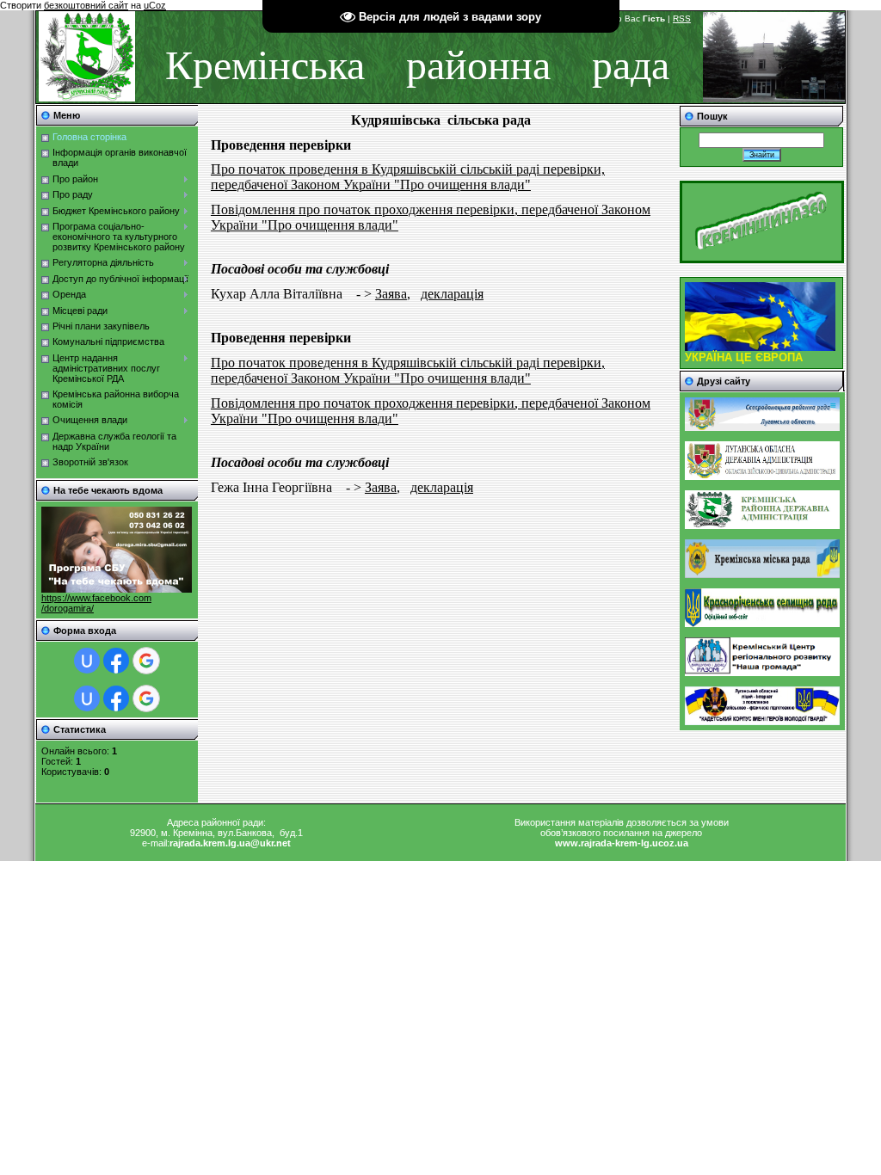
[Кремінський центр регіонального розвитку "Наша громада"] (762, 672)
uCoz (155, 5)
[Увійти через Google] (146, 660)
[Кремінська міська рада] (762, 574)
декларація (452, 293)
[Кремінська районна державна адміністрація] (762, 525)
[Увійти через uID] (87, 661)
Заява (391, 293)
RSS (682, 18)
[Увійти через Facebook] (116, 661)
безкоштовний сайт (86, 5)
